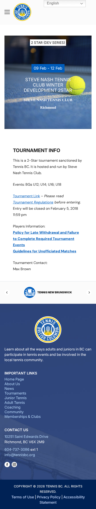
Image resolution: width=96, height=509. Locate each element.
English (52, 3)
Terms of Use (22, 497)
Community (14, 412)
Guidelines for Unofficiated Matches (44, 251)
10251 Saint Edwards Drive (26, 436)
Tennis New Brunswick (54, 292)
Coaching (12, 407)
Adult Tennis (14, 402)
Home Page (14, 379)
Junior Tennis (15, 398)
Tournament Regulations (33, 202)
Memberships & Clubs (22, 416)
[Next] (89, 292)
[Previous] (7, 292)
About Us (12, 384)
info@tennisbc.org (19, 455)
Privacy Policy (49, 497)
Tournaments (15, 393)
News (9, 388)
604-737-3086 (16, 449)
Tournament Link (26, 196)
